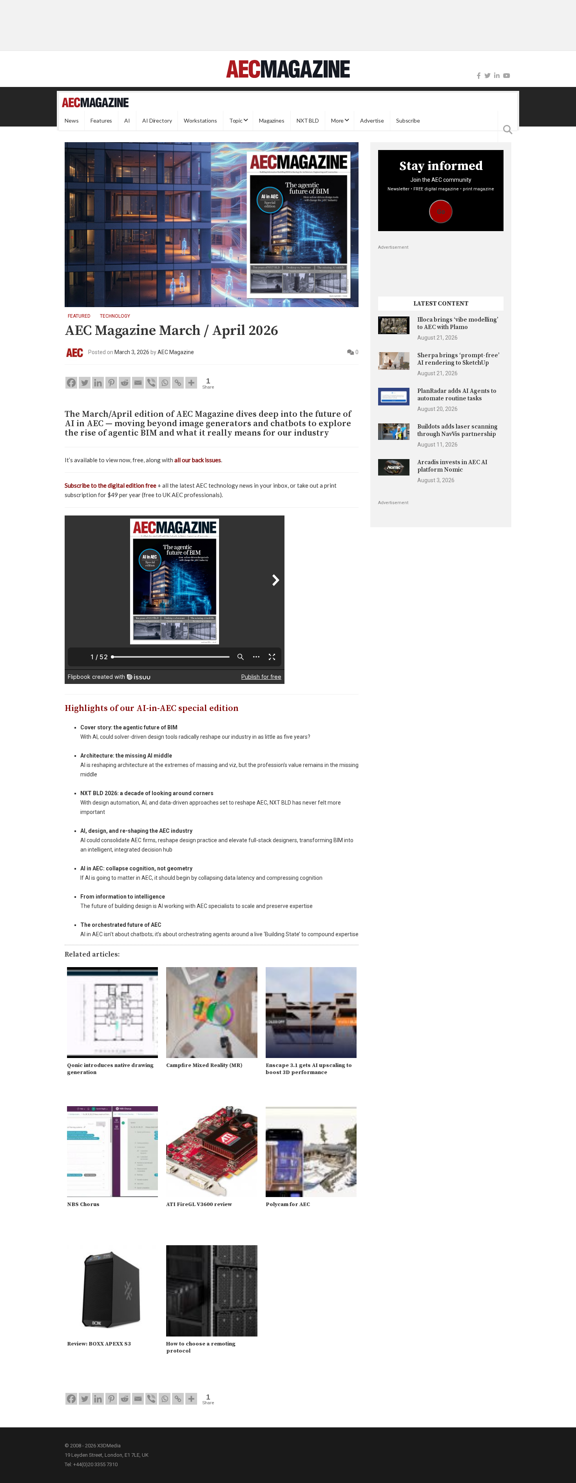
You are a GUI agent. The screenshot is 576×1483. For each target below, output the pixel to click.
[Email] (138, 383)
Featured (79, 316)
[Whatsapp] (164, 383)
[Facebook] (479, 76)
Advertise (372, 120)
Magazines (271, 120)
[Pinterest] (111, 383)
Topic (236, 120)
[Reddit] (124, 383)
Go (441, 211)
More (337, 120)
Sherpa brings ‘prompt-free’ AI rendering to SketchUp (458, 359)
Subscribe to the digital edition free (110, 485)
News (71, 120)
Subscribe (408, 120)
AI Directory (157, 120)
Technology (115, 316)
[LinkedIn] (497, 76)
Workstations (200, 120)
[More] (191, 383)
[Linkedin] (98, 383)
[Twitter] (487, 76)
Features (101, 120)
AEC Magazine (176, 352)
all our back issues (197, 459)
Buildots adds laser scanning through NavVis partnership (457, 430)
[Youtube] (506, 76)
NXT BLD (308, 120)
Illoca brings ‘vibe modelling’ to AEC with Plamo (457, 323)
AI (127, 120)
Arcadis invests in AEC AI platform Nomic (452, 466)
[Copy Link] (178, 383)
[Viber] (151, 383)
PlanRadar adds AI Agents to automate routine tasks (456, 394)
